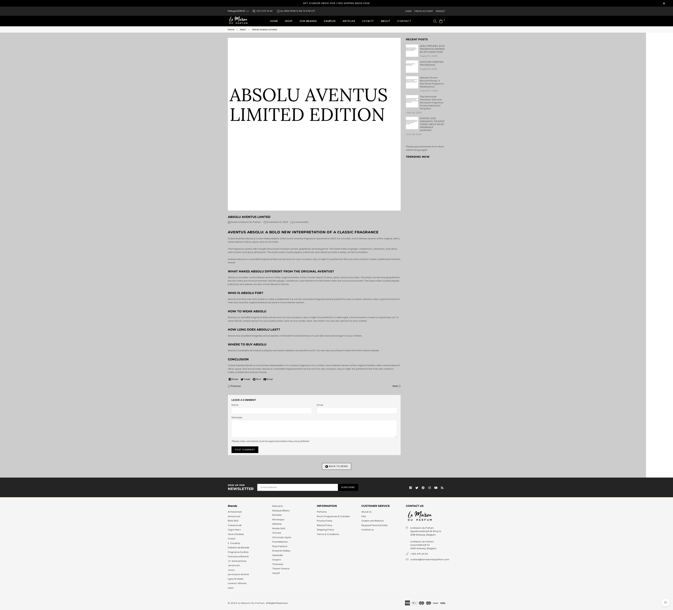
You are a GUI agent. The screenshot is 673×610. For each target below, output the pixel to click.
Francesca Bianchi (238, 556)
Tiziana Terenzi (280, 568)
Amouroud (234, 516)
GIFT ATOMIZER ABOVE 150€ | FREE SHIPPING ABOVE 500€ (336, 3)
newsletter (241, 487)
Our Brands (308, 21)
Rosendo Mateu (281, 550)
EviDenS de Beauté (238, 547)
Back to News (338, 466)
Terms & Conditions (328, 534)
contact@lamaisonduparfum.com (429, 559)
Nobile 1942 (278, 528)
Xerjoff (276, 573)
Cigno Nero (234, 529)
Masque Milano (281, 510)
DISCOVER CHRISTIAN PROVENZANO (431, 63)
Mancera (277, 506)
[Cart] (441, 21)
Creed (231, 538)
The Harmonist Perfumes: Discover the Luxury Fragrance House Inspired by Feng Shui (431, 102)
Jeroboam (234, 565)
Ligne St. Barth (235, 579)
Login (408, 11)
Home (274, 21)
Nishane (277, 524)
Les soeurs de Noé (238, 574)
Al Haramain (235, 511)
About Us (366, 511)
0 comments (301, 222)
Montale (277, 515)
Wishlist (440, 11)
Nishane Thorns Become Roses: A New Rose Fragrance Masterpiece (432, 82)
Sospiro (276, 559)
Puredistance (280, 541)
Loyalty (368, 21)
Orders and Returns (372, 520)
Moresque (278, 519)
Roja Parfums (279, 546)
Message (237, 417)
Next (395, 386)
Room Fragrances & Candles (333, 516)
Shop (289, 21)
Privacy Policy (324, 520)
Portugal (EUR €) (236, 10)
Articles (349, 21)
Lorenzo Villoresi (237, 583)
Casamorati (235, 525)
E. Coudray (234, 543)
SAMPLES (330, 21)
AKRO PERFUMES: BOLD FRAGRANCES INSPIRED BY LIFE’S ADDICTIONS (432, 48)
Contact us (367, 529)
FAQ (363, 516)
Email (320, 405)
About (385, 21)
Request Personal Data (374, 525)
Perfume (322, 511)
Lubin (231, 588)
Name (235, 405)
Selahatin (277, 555)
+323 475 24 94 (419, 554)
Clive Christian (236, 534)
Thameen (277, 564)
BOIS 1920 (233, 520)
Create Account (423, 11)
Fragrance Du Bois (238, 552)
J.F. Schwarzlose (237, 561)
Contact (404, 21)
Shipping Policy (325, 529)
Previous (236, 386)
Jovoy (231, 570)
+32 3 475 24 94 (264, 10)
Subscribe (348, 487)
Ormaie (276, 532)
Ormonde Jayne (281, 537)
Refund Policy (324, 525)
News (243, 29)
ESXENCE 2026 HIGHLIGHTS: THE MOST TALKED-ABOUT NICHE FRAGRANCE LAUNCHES (432, 124)
